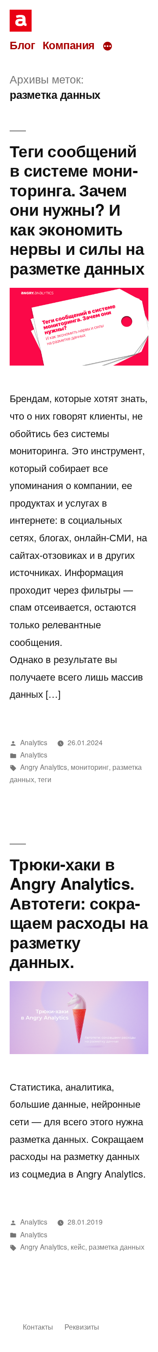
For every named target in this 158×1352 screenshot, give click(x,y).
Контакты (38, 1326)
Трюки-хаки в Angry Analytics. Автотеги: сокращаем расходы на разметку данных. (79, 912)
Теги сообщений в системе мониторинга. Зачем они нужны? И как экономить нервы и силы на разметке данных (77, 209)
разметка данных (116, 1246)
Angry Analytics (43, 767)
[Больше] (107, 46)
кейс (78, 1246)
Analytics (33, 742)
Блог (22, 45)
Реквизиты (82, 1326)
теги (44, 779)
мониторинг (90, 767)
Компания (69, 45)
